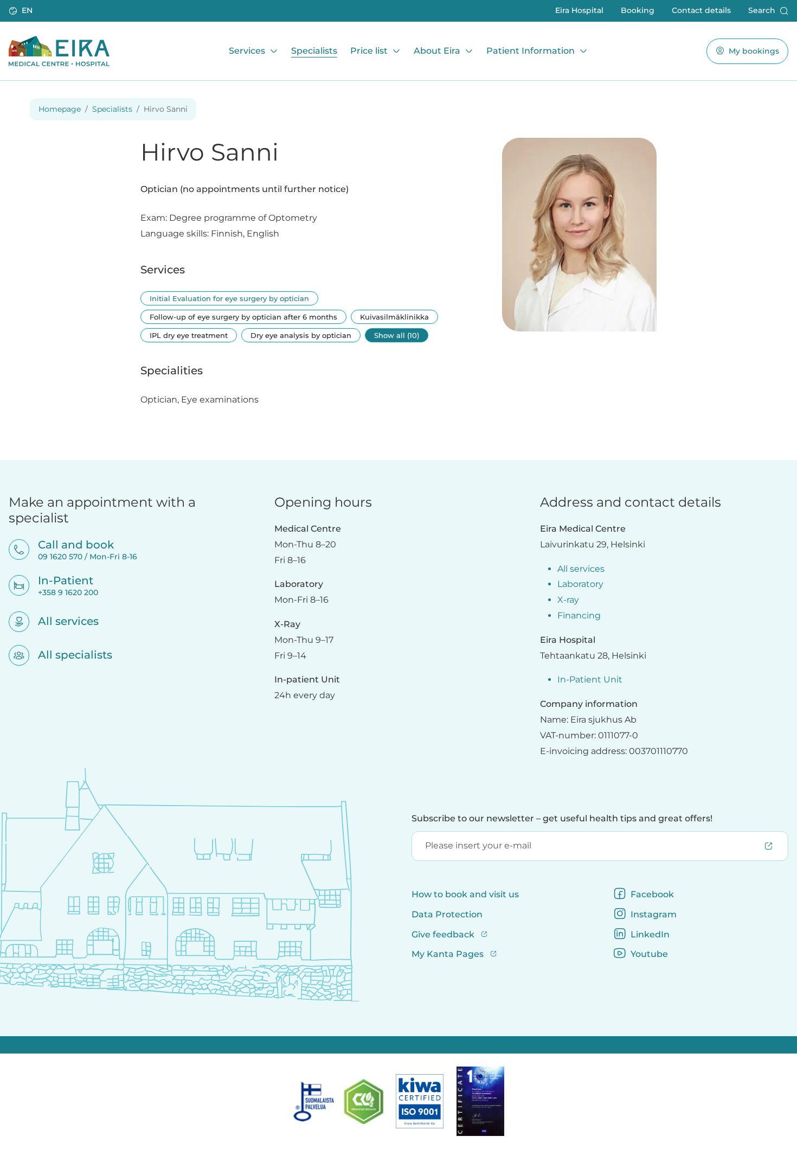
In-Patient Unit (589, 679)
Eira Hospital (579, 10)
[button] (22, 10)
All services (61, 621)
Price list (369, 51)
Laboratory (580, 584)
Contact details (701, 10)
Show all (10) (396, 335)
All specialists (68, 654)
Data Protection (447, 914)
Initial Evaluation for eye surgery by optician (229, 298)
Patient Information (530, 51)
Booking (637, 10)
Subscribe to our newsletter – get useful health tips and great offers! (562, 818)
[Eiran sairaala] (59, 51)
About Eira (437, 51)
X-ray (568, 600)
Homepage (59, 109)
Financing (579, 615)
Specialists (314, 51)
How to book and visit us (465, 894)
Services (247, 51)
